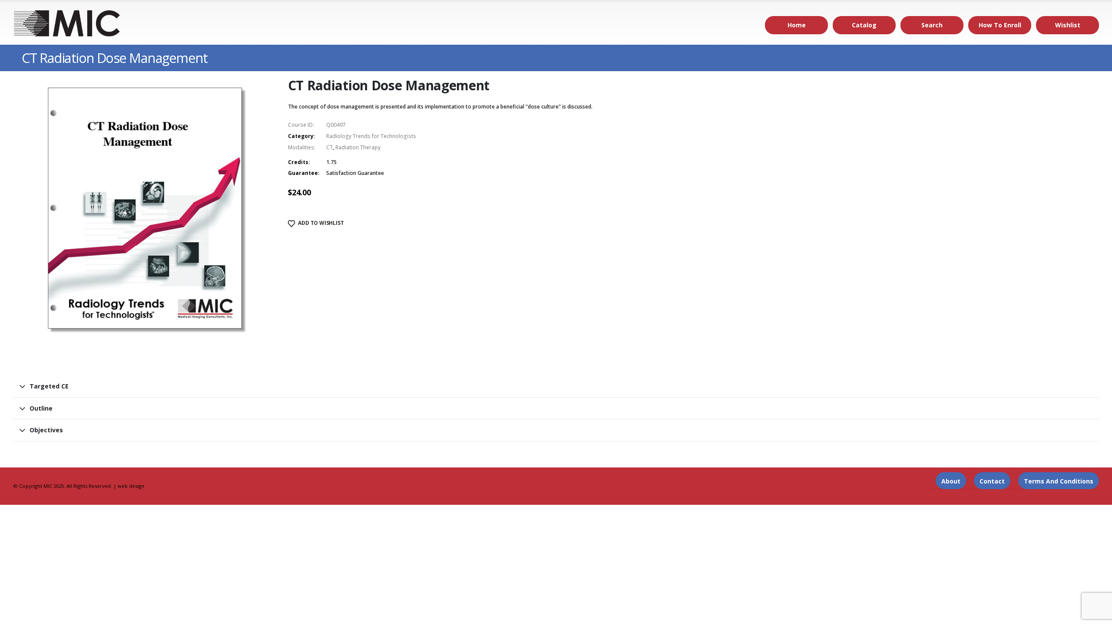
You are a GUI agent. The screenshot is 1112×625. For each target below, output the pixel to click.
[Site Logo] (67, 23)
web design (131, 486)
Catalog (864, 25)
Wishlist (1067, 25)
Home (797, 25)
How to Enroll (1000, 25)
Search (932, 25)
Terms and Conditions (1058, 481)
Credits (298, 162)
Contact (992, 481)
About (950, 481)
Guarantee (303, 173)
